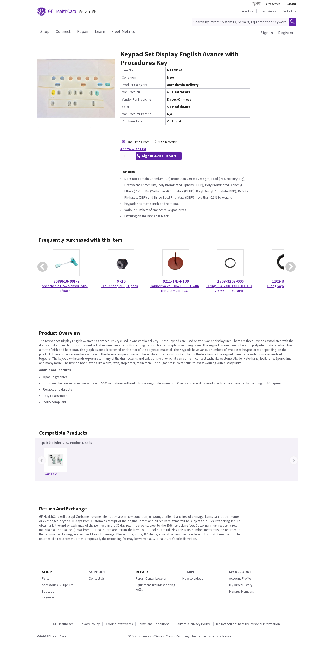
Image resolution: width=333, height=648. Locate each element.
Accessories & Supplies (57, 585)
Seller (125, 106)
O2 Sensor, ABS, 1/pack (119, 286)
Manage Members (241, 591)
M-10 (121, 281)
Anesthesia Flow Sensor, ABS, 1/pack (65, 288)
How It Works (268, 11)
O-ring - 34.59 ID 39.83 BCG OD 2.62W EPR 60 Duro (229, 288)
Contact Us (289, 11)
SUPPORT (97, 571)
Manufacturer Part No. (137, 114)
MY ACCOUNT (240, 571)
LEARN (188, 571)
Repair (83, 31)
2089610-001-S (66, 281)
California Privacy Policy (193, 624)
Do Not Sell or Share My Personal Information (248, 624)
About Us (247, 11)
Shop (44, 31)
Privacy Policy (90, 624)
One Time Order (138, 142)
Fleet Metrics (123, 31)
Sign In (267, 32)
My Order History (240, 585)
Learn (100, 31)
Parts (45, 578)
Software (48, 598)
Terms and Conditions (153, 624)
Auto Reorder (167, 142)
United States (272, 4)
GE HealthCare (63, 624)
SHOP (47, 571)
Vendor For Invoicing (136, 99)
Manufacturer (131, 92)
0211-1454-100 (176, 281)
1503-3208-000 (230, 281)
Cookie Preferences (119, 624)
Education (49, 591)
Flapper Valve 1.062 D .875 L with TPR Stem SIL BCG (174, 288)
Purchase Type (132, 121)
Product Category (134, 85)
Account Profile (240, 578)
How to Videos (192, 578)
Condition (129, 77)
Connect (63, 31)
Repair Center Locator (151, 578)
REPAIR (142, 571)
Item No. (128, 70)
